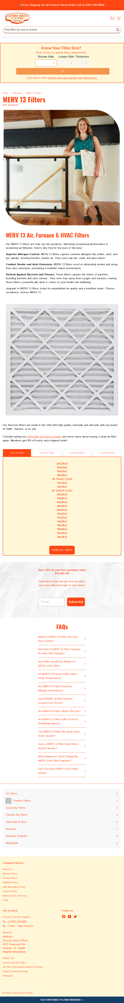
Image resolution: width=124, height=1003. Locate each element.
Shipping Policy (10, 882)
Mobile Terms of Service (15, 895)
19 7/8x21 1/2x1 (62, 479)
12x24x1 (62, 514)
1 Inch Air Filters (17, 453)
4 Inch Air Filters (77, 453)
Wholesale (8, 975)
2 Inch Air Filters (46, 453)
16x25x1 (62, 471)
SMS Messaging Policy (14, 887)
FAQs (5, 900)
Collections (17, 93)
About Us (7, 869)
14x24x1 (62, 533)
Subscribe (76, 602)
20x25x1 (62, 467)
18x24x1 (62, 529)
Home (5, 93)
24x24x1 (62, 502)
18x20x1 (62, 506)
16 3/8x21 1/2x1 (62, 491)
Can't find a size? (62, 78)
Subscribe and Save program (44, 437)
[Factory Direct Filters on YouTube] (69, 916)
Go (62, 71)
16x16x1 (62, 537)
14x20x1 (62, 498)
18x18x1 (62, 525)
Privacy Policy (10, 878)
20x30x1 (62, 494)
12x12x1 (62, 483)
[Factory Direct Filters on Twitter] (75, 916)
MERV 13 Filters (33, 93)
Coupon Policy (10, 891)
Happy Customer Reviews (15, 971)
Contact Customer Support (16, 917)
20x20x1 (62, 464)
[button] (62, 1000)
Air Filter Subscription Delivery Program (23, 967)
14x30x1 (62, 521)
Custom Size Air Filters (14, 962)
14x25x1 (62, 518)
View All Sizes (62, 550)
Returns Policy (10, 873)
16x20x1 (62, 475)
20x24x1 (62, 510)
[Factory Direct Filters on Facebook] (63, 916)
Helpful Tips (9, 958)
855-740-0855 (95, 5)
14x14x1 (62, 487)
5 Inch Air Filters (107, 453)
